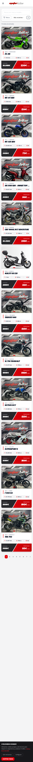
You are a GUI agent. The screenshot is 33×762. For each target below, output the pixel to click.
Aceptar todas (8, 759)
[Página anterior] (2, 556)
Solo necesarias (7, 754)
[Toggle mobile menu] (3, 3)
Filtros (8, 17)
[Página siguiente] (30, 556)
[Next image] (29, 38)
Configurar (18, 754)
